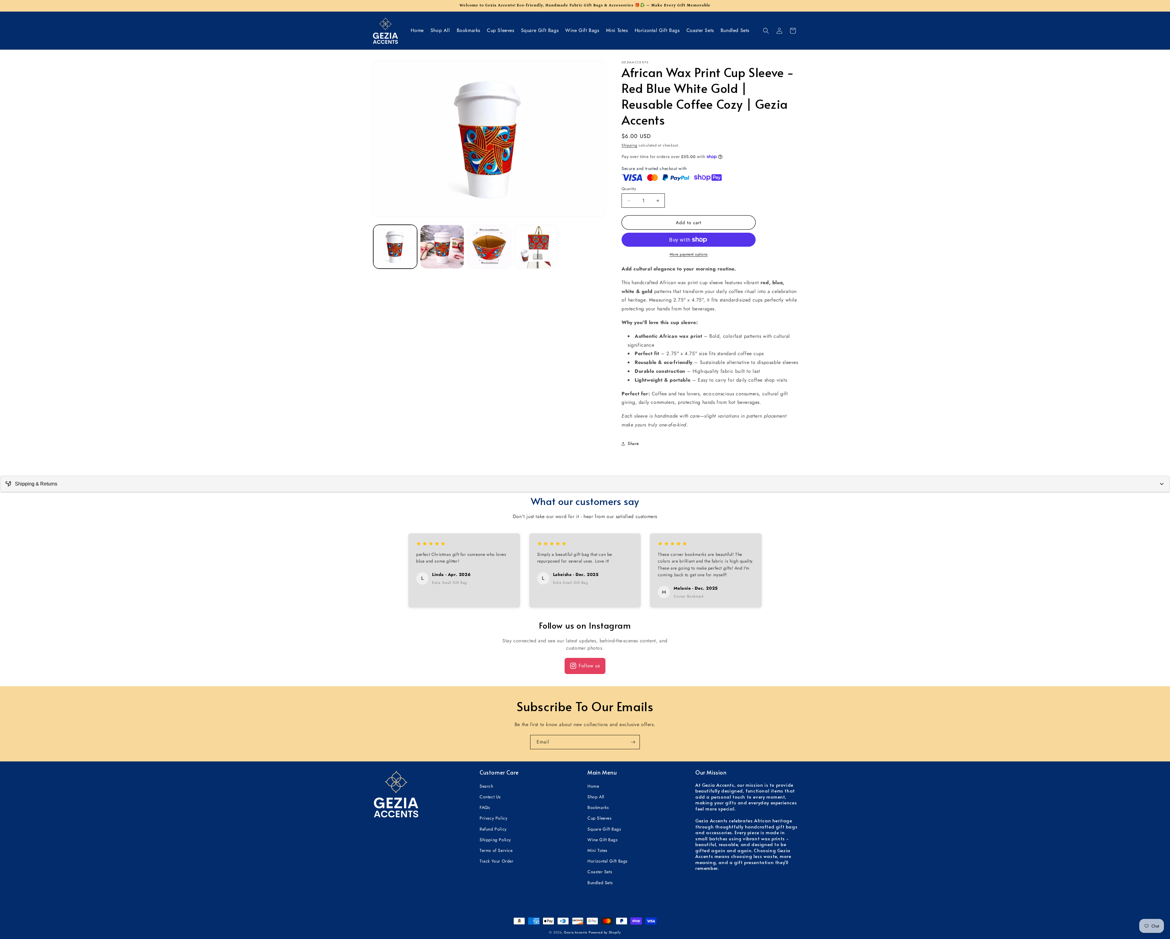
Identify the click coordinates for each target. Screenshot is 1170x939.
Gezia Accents (575, 932)
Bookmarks (598, 808)
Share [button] (633, 443)
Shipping (629, 145)
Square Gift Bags (604, 829)
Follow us (589, 665)
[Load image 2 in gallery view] (442, 247)
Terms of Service (496, 851)
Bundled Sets (600, 883)
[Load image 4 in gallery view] (536, 247)
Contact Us (490, 797)
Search (486, 786)
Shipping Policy (495, 840)
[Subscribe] (633, 742)
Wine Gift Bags (602, 840)
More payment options (689, 254)
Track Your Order (497, 861)
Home (593, 786)
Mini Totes (597, 851)
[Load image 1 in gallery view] (395, 247)
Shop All (595, 797)
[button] (766, 30)
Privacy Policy (493, 818)
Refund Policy (493, 829)
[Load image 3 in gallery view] (489, 247)
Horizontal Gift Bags (607, 861)
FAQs (485, 808)
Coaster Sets (599, 872)
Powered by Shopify (605, 932)
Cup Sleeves (599, 818)
